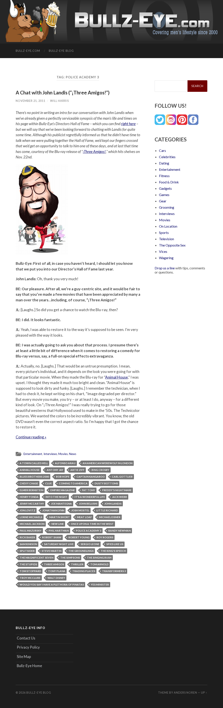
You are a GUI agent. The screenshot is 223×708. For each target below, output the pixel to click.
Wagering (166, 258)
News (72, 454)
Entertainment (33, 454)
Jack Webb (119, 496)
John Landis (113, 503)
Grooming (166, 207)
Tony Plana (56, 571)
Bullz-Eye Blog (61, 50)
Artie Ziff (77, 469)
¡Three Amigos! (94, 151)
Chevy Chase (29, 483)
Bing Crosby (100, 469)
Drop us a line (165, 268)
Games (164, 195)
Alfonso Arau (65, 463)
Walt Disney (56, 577)
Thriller (77, 564)
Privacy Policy (28, 647)
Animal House (116, 377)
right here (128, 123)
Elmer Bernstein (31, 490)
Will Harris (59, 100)
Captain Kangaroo (90, 476)
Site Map (24, 656)
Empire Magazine (62, 490)
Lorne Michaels (31, 517)
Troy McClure (30, 577)
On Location (168, 226)
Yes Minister (100, 584)
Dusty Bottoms (106, 483)
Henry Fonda (29, 496)
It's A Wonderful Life (89, 496)
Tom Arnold (99, 564)
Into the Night (57, 496)
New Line (57, 523)
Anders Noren (185, 692)
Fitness (164, 176)
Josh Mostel (80, 510)
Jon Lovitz (27, 510)
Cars (162, 150)
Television (166, 239)
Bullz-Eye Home (29, 665)
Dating (164, 163)
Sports (164, 232)
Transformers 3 (114, 571)
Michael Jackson (32, 523)
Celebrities (167, 157)
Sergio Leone (90, 544)
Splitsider (27, 550)
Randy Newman (119, 530)
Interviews (50, 454)
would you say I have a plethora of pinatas (52, 584)
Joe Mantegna (61, 503)
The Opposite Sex (172, 245)
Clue (48, 483)
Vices (163, 251)
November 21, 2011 (30, 100)
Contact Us (26, 638)
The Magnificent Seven (36, 557)
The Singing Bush (99, 557)
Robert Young (79, 537)
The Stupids (28, 564)
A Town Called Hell (34, 463)
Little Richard (107, 510)
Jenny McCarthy (32, 503)
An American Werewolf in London (107, 463)
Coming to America (73, 483)
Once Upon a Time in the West (92, 523)
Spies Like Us (114, 544)
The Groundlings (81, 550)
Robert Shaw (51, 537)
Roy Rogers (104, 537)
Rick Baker (27, 537)
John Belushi (88, 503)
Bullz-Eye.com (28, 50)
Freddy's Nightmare (117, 490)
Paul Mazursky (31, 530)
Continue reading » (31, 437)
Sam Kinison (28, 544)
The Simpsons (70, 557)
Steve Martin (51, 550)
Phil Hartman (59, 530)
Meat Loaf (84, 517)
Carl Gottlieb (122, 476)
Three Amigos (54, 564)
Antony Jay (55, 469)
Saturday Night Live (59, 544)
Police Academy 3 (88, 530)
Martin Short (59, 517)
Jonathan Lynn (53, 510)
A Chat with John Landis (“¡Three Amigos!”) (63, 93)
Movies (63, 454)
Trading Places (83, 571)
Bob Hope (62, 476)
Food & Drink (169, 182)
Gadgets (165, 188)
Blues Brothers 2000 (34, 476)
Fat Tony (88, 490)
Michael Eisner (109, 517)
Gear (162, 201)
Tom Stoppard (30, 571)
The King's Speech (113, 550)
